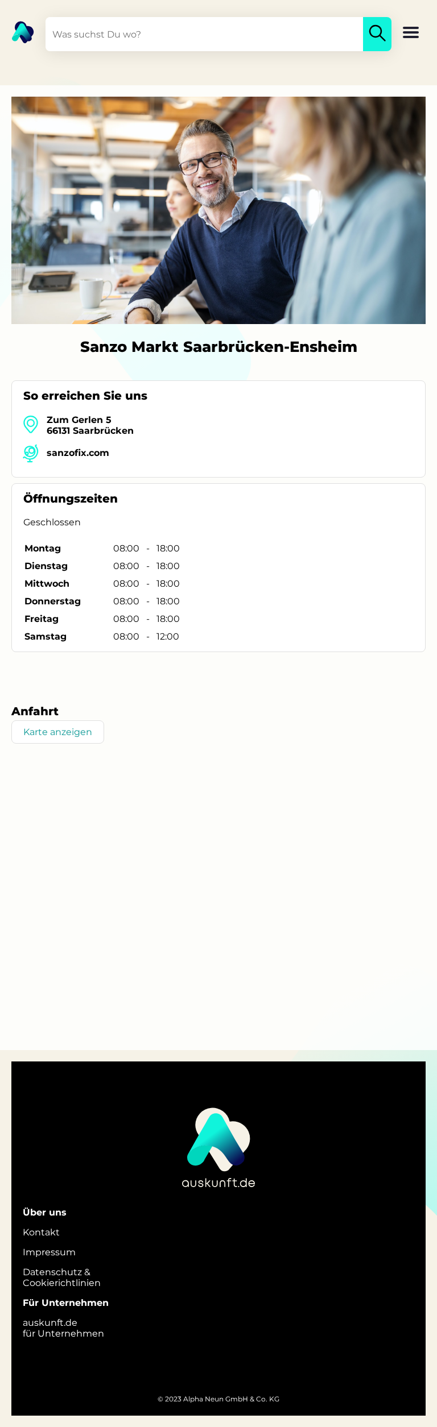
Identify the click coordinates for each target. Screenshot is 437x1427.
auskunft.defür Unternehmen (63, 1328)
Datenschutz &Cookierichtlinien (62, 1277)
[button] (411, 33)
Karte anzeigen (57, 732)
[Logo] (17, 31)
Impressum (49, 1252)
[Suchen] (377, 34)
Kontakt (41, 1232)
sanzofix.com (78, 452)
